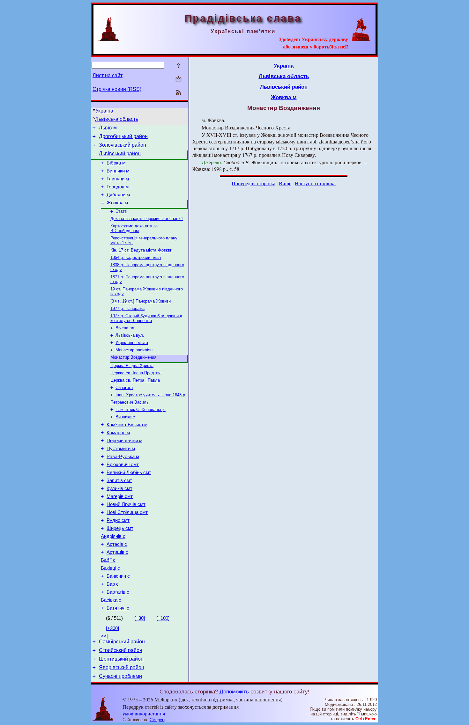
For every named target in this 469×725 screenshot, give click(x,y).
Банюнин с (118, 576)
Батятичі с (118, 608)
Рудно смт (118, 520)
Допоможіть (234, 691)
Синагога (124, 387)
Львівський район (120, 153)
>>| (104, 636)
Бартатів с (118, 592)
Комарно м (118, 432)
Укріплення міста (131, 342)
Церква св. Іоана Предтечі (135, 372)
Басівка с (111, 600)
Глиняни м (118, 178)
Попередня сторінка (253, 183)
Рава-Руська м (123, 456)
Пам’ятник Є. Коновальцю (140, 409)
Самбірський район (122, 641)
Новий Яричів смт (126, 504)
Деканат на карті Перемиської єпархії (146, 218)
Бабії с (108, 560)
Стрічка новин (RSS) (117, 89)
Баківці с (110, 568)
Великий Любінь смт (129, 472)
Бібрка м (116, 162)
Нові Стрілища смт (127, 512)
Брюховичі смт (123, 464)
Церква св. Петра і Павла (135, 380)
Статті (121, 211)
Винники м (118, 170)
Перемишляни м (124, 440)
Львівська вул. (129, 335)
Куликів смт (119, 488)
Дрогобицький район (123, 136)
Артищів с (117, 552)
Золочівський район (122, 145)
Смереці (157, 719)
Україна (104, 111)
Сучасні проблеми (120, 676)
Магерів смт (120, 496)
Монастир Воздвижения (133, 357)
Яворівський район (121, 667)
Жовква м (117, 202)
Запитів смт (119, 480)
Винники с (125, 416)
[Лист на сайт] (178, 79)
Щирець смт (120, 528)
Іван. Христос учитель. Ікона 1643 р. (150, 394)
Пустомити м (121, 448)
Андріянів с (113, 536)
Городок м (118, 186)
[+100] (162, 618)
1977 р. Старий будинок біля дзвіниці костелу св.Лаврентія (146, 318)
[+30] (139, 618)
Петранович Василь (129, 402)
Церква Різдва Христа (131, 365)
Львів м (108, 127)
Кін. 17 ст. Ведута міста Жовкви (141, 250)
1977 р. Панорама (127, 308)
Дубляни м (118, 194)
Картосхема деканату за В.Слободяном (134, 228)
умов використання (144, 713)
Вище (285, 183)
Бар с (113, 584)
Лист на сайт (108, 75)
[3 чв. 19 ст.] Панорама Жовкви (140, 301)
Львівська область (116, 119)
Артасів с (117, 544)
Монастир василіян (134, 350)
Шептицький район (121, 659)
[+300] (112, 628)
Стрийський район (120, 650)
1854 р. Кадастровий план (135, 257)
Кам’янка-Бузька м (127, 424)
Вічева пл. (125, 328)
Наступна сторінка (315, 183)
